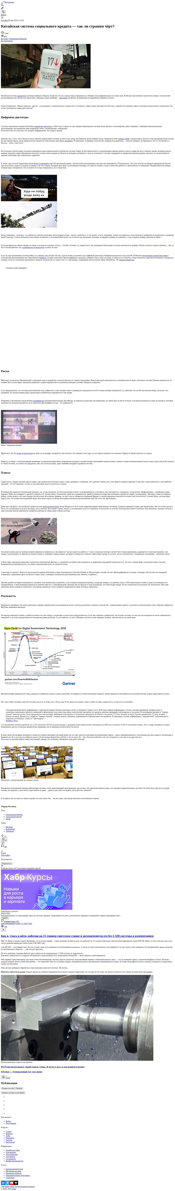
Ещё (8, 1078)
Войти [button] (3, 15)
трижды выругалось (51, 506)
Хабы (8, 1136)
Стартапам (10, 1178)
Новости (9, 1134)
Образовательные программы (18, 1175)
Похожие (19, 1088)
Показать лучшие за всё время (13, 1093)
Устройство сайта (13, 1150)
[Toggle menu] (2, 2)
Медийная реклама (13, 1171)
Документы (10, 1157)
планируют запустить (43, 126)
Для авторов (11, 1152)
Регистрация (11, 1123)
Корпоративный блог (14, 1169)
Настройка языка (8, 1187)
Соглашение (11, 1159)
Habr (14, 1189)
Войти (8, 1121)
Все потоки (9, 2)
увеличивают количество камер (155, 256)
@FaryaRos (5, 855)
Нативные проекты (13, 1173)
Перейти (5, 918)
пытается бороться (126, 260)
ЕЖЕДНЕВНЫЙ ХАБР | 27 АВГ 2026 (16, 924)
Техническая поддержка (25, 1187)
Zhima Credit (124, 139)
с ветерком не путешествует (33, 247)
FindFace (42, 258)
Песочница (10, 1142)
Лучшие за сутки (8, 1088)
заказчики (63, 98)
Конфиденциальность (14, 1161)
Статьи (8, 1131)
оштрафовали (38, 401)
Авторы (9, 1140)
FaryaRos (4, 20)
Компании (10, 1138)
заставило (69, 141)
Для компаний (11, 1155)
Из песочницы (7, 41)
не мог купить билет (24, 453)
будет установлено (41, 163)
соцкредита (21, 96)
